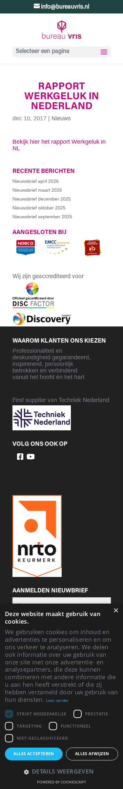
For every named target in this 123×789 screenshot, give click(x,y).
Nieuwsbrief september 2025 (42, 216)
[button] (61, 772)
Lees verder (57, 700)
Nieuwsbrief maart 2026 (37, 190)
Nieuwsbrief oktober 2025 (39, 207)
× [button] (115, 610)
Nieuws (61, 118)
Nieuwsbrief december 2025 (41, 199)
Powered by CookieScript (61, 781)
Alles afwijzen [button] (92, 753)
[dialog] (61, 696)
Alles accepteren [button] (33, 753)
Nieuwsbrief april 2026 (35, 181)
